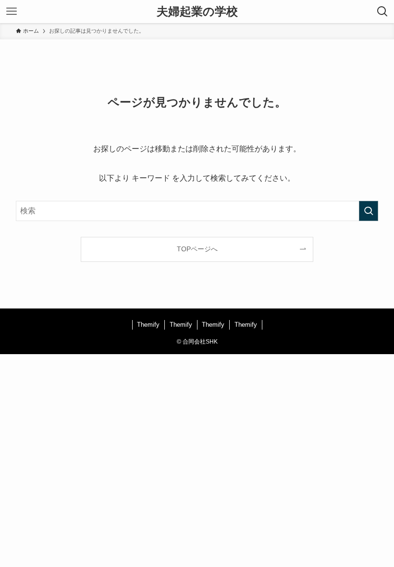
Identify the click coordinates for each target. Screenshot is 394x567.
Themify (148, 324)
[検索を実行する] (368, 211)
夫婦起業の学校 (197, 11)
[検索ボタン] (382, 11)
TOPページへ (197, 249)
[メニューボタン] (11, 11)
